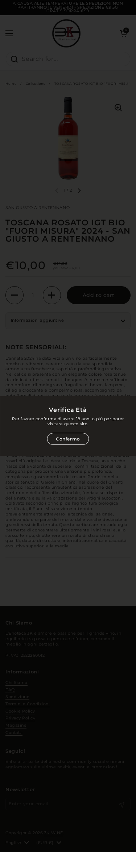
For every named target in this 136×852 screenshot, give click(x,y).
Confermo (68, 439)
